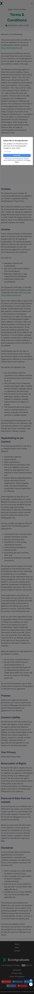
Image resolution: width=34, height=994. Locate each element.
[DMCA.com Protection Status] (27, 965)
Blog (17, 947)
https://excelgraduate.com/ (11, 48)
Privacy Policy (17, 973)
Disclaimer (17, 970)
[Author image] (6, 25)
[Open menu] (32, 3)
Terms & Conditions (17, 976)
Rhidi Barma (14, 25)
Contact (17, 951)
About (17, 944)
